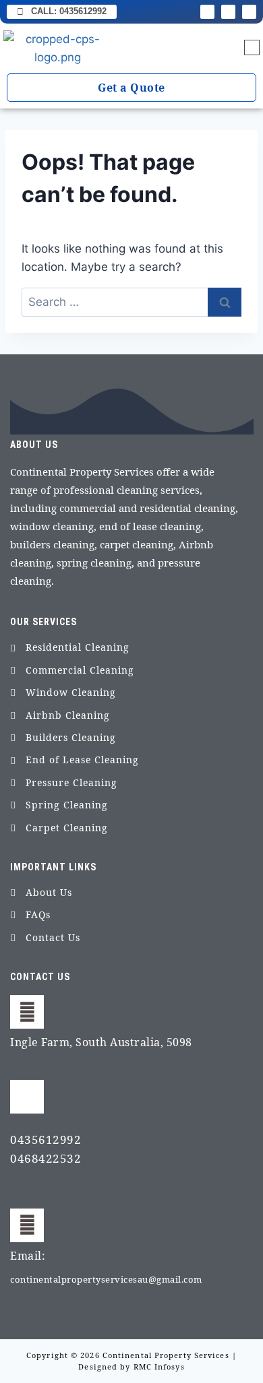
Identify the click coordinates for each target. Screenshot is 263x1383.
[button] (252, 48)
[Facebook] (207, 12)
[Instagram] (228, 12)
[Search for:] (131, 302)
